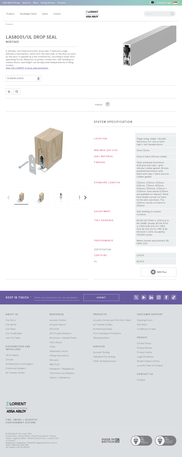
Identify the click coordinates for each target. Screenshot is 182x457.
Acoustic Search (57, 324)
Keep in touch (19, 297)
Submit (101, 297)
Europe (9, 359)
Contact (141, 380)
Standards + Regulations (61, 368)
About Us (26, 3)
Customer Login (164, 3)
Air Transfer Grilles (15, 372)
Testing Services (48, 3)
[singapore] (176, 3)
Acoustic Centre (57, 320)
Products (9, 24)
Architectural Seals (102, 329)
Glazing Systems (101, 337)
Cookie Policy (144, 343)
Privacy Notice (144, 348)
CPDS (52, 346)
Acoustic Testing (101, 352)
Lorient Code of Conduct (150, 365)
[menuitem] (11, 14)
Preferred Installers (16, 368)
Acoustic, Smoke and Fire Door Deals (112, 320)
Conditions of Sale (146, 329)
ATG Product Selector (60, 333)
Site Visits (142, 324)
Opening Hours (144, 320)
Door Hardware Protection (107, 333)
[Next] (85, 198)
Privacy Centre (144, 352)
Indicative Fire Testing (104, 356)
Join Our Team (13, 337)
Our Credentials (14, 333)
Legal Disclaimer (145, 356)
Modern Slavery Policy (148, 361)
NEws (35, 3)
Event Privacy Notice (40, 436)
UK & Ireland (12, 355)
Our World (11, 324)
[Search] (172, 14)
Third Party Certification (61, 373)
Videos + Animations (59, 377)
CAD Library (55, 342)
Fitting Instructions (59, 355)
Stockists (61, 3)
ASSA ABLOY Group (11, 3)
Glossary (54, 360)
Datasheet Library (58, 351)
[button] (107, 104)
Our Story (11, 320)
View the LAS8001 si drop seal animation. (27, 68)
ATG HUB (54, 329)
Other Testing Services (104, 361)
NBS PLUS (54, 364)
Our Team (10, 329)
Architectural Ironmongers (19, 364)
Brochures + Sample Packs (63, 337)
